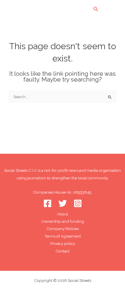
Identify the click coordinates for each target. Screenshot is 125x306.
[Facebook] (47, 203)
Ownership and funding (62, 221)
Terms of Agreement (62, 236)
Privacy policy (62, 243)
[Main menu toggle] (112, 9)
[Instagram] (78, 203)
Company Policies (63, 228)
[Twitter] (62, 203)
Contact (62, 251)
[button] (96, 9)
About (62, 214)
